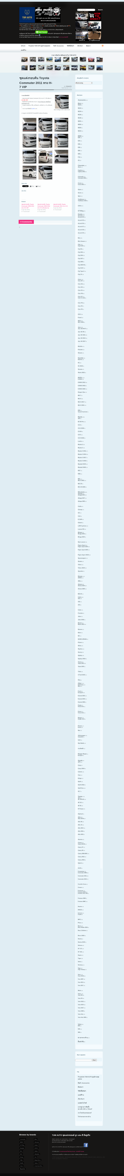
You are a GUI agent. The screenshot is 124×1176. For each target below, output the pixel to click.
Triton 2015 (81, 568)
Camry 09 (80, 850)
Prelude (80, 349)
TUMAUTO (69, 86)
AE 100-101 (81, 799)
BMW (79, 136)
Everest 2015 (81, 695)
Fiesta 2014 (81, 706)
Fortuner (80, 890)
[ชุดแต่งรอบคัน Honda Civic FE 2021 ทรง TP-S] (32, 68)
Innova (80, 913)
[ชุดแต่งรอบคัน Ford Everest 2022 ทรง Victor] (57, 59)
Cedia (79, 506)
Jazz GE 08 (81, 331)
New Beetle (81, 743)
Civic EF (80, 280)
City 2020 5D (81, 265)
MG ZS (80, 483)
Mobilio (80, 346)
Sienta (80, 939)
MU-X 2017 (81, 402)
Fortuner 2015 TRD (83, 893)
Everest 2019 (81, 699)
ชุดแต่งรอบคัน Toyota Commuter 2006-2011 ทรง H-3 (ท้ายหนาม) (43, 206)
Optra (79, 189)
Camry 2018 (81, 860)
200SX (80, 577)
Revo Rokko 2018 (83, 927)
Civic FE (80, 306)
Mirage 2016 (81, 533)
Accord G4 (81, 217)
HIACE (80, 909)
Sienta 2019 (81, 942)
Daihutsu (81, 684)
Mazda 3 (80, 447)
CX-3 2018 (81, 428)
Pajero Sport (82, 545)
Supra (80, 955)
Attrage (80, 493)
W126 (79, 114)
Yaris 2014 (81, 1004)
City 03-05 (80, 246)
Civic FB (80, 293)
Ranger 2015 (81, 719)
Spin (79, 196)
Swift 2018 (81, 785)
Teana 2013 (81, 663)
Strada (80, 561)
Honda (80, 214)
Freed (79, 317)
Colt (79, 516)
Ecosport (80, 692)
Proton (80, 726)
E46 (79, 147)
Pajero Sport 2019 (83, 549)
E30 (79, 137)
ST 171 (80, 948)
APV (79, 762)
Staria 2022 (81, 372)
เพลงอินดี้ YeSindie (80, 1151)
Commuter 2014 (82, 879)
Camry (80, 842)
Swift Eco (81, 788)
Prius (79, 922)
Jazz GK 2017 (81, 341)
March (80, 623)
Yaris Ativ (80, 1014)
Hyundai (80, 358)
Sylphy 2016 (81, 658)
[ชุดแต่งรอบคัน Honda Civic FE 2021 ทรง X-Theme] (66, 68)
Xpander (80, 571)
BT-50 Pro (81, 421)
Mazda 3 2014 (82, 454)
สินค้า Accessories (58, 46)
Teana (80, 662)
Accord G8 (81, 229)
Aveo (79, 167)
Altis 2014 (80, 828)
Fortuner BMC (82, 901)
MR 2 (79, 919)
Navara (80, 629)
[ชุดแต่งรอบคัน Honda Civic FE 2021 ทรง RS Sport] (49, 68)
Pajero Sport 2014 (83, 546)
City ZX (80, 274)
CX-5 (79, 434)
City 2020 (80, 261)
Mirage (80, 532)
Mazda (80, 417)
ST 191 (80, 952)
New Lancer (81, 542)
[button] (29, 125)
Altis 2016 (80, 831)
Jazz (79, 327)
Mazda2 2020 (82, 467)
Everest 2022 (81, 702)
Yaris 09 (80, 998)
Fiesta (79, 705)
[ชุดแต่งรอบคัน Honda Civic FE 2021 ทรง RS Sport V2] (41, 68)
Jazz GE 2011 (81, 335)
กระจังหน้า (81, 748)
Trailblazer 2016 (82, 200)
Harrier (80, 906)
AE (79, 798)
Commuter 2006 (82, 872)
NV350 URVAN (82, 639)
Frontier (80, 613)
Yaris (79, 993)
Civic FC (80, 296)
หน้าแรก (23, 46)
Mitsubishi (81, 492)
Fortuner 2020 (82, 898)
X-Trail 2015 (81, 675)
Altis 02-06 (81, 818)
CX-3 (79, 425)
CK (79, 513)
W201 (79, 121)
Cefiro (80, 597)
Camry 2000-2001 (82, 853)
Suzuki (80, 760)
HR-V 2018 (81, 322)
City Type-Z (81, 271)
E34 (79, 141)
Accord (80, 215)
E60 (79, 150)
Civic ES (80, 290)
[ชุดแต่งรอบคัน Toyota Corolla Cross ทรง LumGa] (99, 68)
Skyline (80, 649)
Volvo (79, 1024)
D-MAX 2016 (81, 385)
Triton (80, 564)
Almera (80, 584)
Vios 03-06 (81, 976)
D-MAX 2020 (81, 389)
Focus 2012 (81, 712)
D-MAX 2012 (81, 382)
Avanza (80, 839)
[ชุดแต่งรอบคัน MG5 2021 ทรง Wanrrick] (83, 68)
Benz (79, 103)
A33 (79, 605)
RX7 (79, 470)
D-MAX (80, 379)
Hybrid (80, 863)
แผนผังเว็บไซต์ (82, 1103)
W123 (79, 108)
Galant (80, 522)
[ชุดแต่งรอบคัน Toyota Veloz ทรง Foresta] (24, 59)
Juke (79, 616)
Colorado (81, 176)
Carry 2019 (81, 768)
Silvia (79, 645)
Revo (79, 926)
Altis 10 (80, 825)
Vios (79, 974)
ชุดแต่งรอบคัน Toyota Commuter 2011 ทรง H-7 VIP (35, 82)
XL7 (79, 791)
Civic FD (80, 303)
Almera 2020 (81, 588)
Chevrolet (81, 165)
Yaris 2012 (81, 1001)
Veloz (79, 961)
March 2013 (81, 624)
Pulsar (80, 642)
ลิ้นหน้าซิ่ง (81, 1041)
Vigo (79, 968)
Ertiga (80, 778)
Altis (79, 817)
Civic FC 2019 (81, 298)
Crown (80, 887)
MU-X (79, 398)
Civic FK (80, 309)
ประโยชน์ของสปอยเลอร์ (85, 1113)
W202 (79, 124)
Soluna (80, 945)
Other (80, 683)
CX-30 (80, 431)
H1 (79, 362)
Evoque (80, 755)
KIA (79, 410)
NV (79, 636)
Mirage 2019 (81, 537)
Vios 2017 (80, 985)
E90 (79, 154)
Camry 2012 (81, 856)
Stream (80, 353)
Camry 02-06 (81, 844)
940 (79, 1029)
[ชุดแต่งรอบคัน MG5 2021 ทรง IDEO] (74, 68)
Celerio (80, 771)
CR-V (79, 314)
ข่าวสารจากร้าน (83, 1037)
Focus (79, 711)
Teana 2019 (81, 666)
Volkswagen (81, 735)
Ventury (80, 965)
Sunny (80, 652)
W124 (79, 111)
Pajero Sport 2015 (83, 555)
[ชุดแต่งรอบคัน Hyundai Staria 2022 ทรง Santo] (24, 68)
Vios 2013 (80, 982)
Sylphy (80, 655)
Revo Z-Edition (82, 930)
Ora (79, 680)
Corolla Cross (82, 884)
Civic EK (80, 287)
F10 (79, 157)
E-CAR (80, 519)
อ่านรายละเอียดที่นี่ (63, 37)
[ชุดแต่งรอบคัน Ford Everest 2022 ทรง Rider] (32, 59)
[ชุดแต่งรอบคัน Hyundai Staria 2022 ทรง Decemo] (83, 59)
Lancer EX (81, 529)
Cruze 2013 (81, 184)
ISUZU (80, 377)
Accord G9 (81, 233)
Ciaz (79, 775)
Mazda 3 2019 (82, 460)
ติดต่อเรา (88, 46)
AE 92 (79, 805)
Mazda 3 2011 (82, 451)
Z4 (78, 160)
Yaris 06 (80, 995)
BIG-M (80, 594)
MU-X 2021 (81, 405)
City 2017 (80, 258)
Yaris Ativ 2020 (82, 1017)
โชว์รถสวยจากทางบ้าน (84, 1116)
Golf (79, 740)
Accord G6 (81, 223)
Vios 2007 (80, 979)
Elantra (80, 359)
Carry (79, 765)
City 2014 (80, 255)
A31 (79, 598)
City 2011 (80, 252)
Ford (79, 691)
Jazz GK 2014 (81, 338)
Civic (79, 279)
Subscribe (102, 45)
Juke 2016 (81, 619)
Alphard (80, 814)
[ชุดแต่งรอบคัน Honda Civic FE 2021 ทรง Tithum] (57, 68)
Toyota (80, 796)
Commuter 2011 (82, 876)
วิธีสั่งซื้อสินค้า (70, 46)
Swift (79, 781)
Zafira (79, 205)
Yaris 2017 (81, 1008)
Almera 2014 (81, 585)
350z (79, 581)
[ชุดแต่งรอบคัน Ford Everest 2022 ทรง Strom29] (41, 59)
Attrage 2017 (81, 498)
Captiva (80, 170)
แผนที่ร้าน (23, 50)
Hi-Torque (80, 809)
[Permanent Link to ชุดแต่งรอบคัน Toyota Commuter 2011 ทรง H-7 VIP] (62, 102)
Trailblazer (81, 199)
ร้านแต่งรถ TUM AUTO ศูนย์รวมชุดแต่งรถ (39, 46)
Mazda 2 (80, 444)
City (79, 244)
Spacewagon (82, 558)
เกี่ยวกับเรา (80, 46)
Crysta (79, 914)
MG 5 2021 (81, 480)
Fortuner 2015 (82, 892)
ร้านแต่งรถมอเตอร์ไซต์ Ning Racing (67, 1151)
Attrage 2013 (81, 495)
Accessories (82, 100)
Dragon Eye (81, 392)
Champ (80, 509)
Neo (79, 730)
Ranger (80, 717)
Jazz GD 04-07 (82, 328)
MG (79, 479)
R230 (79, 105)
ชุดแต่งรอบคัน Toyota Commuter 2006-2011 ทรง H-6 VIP (28, 206)
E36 (79, 144)
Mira (79, 686)
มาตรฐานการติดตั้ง (83, 1107)
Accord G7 (81, 226)
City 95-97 (80, 268)
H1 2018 (80, 366)
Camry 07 (80, 847)
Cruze (79, 183)
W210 (79, 131)
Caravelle (80, 737)
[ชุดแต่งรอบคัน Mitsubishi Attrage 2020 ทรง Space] (91, 68)
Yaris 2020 (81, 1011)
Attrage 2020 (81, 501)
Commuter (81, 871)
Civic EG (80, 284)
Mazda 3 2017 (82, 457)
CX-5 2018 (81, 438)
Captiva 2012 (81, 171)
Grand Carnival (82, 411)
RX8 (79, 474)
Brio (79, 238)
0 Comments (26, 222)
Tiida (79, 671)
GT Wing (80, 211)
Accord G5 (81, 220)
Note (79, 632)
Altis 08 (80, 821)
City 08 (80, 249)
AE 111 (80, 802)
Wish (79, 990)
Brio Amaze (81, 241)
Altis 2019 (80, 834)
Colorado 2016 (82, 178)
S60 (79, 1032)
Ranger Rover (82, 754)
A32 (79, 601)
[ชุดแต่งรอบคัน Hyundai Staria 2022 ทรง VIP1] (66, 59)
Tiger (79, 958)
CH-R (79, 868)
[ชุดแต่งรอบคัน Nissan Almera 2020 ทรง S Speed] (91, 59)
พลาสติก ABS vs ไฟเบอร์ (85, 1109)
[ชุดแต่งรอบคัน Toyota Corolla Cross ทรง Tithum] (99, 59)
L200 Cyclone (82, 526)
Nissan (80, 576)
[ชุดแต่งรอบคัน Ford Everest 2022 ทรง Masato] (49, 59)
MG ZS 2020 (81, 487)
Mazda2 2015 (82, 464)
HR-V (79, 321)
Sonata (80, 369)
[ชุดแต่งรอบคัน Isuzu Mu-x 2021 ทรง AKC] (74, 59)
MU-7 (79, 395)
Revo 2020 (81, 935)
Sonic (79, 192)
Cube (79, 610)
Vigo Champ (81, 969)
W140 (79, 118)
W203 (79, 127)
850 (79, 1025)
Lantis (80, 441)
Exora (79, 727)
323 (79, 418)
